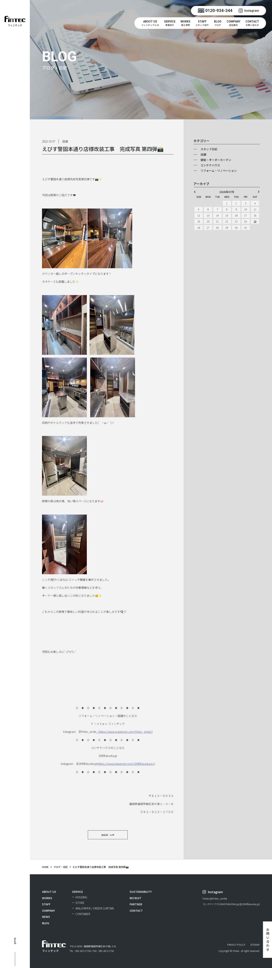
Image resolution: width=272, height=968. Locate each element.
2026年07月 (226, 191)
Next (258, 192)
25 (255, 221)
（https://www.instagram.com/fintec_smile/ (124, 732)
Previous (195, 192)
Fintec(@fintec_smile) (215, 898)
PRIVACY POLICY (236, 945)
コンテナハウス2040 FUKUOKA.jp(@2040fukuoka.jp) (231, 904)
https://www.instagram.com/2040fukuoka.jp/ (126, 764)
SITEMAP (255, 945)
